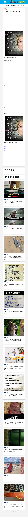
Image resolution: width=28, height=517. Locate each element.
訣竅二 (6, 148)
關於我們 (9, 511)
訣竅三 (6, 150)
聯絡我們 (14, 511)
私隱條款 (19, 511)
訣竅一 (6, 146)
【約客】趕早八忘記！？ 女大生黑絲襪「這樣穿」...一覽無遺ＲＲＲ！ (17, 5)
